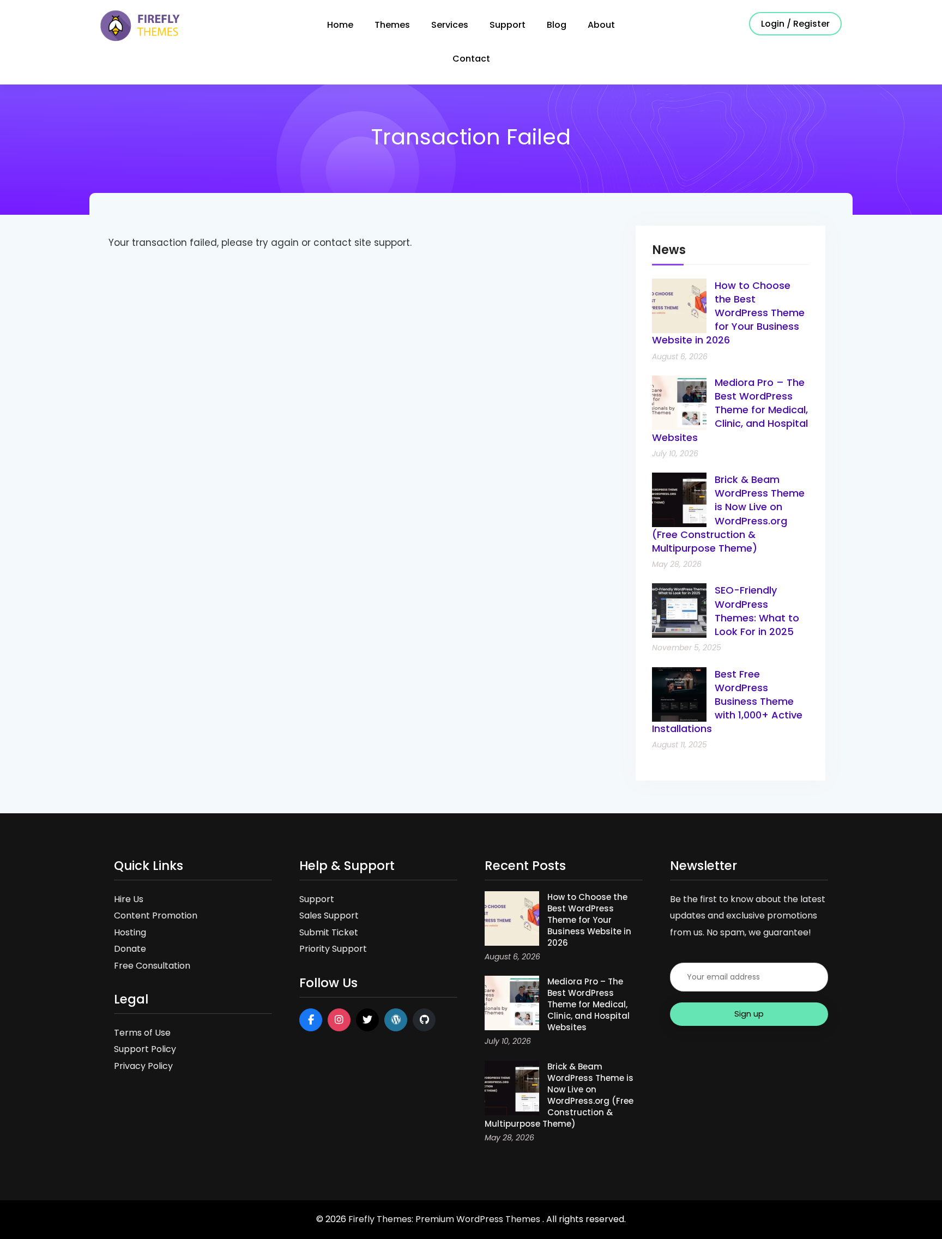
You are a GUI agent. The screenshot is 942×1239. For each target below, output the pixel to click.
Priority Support (333, 948)
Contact (471, 58)
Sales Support (329, 915)
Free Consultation (152, 965)
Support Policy (145, 1049)
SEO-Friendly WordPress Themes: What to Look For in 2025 (757, 610)
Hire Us (128, 899)
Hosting (130, 932)
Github (424, 1019)
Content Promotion (155, 915)
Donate (130, 948)
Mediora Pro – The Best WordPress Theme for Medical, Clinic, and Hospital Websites (730, 410)
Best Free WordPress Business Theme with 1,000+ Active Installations (727, 701)
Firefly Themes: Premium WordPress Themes (445, 1219)
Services (449, 25)
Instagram (339, 1019)
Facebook (310, 1019)
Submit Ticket (328, 932)
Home (340, 25)
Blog (556, 25)
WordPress (395, 1019)
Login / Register (795, 23)
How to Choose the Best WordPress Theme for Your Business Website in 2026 (728, 313)
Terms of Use (142, 1032)
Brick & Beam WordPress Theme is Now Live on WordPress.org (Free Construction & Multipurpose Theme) (728, 514)
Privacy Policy (143, 1066)
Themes (392, 25)
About (601, 25)
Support (508, 25)
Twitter (367, 1019)
